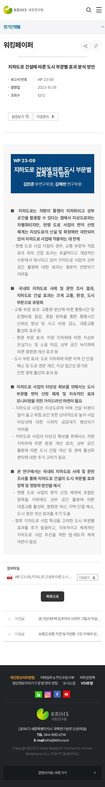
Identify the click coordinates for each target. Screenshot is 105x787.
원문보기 (18, 117)
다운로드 (43, 117)
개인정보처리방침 (22, 677)
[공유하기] (85, 45)
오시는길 (69, 683)
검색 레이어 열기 (88, 9)
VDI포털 (87, 683)
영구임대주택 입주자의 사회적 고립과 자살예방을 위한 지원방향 (70, 619)
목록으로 (52, 596)
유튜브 (66, 694)
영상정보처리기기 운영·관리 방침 (35, 683)
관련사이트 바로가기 (52, 773)
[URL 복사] (96, 45)
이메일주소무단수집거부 (57, 677)
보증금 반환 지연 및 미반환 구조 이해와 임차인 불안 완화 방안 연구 (70, 634)
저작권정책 (87, 677)
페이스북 (57, 694)
